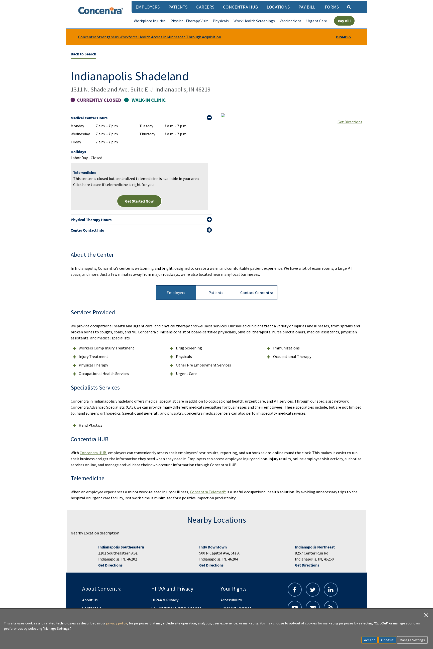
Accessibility (231, 599)
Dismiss (343, 36)
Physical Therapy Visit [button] (189, 20)
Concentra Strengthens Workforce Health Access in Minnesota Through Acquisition (149, 36)
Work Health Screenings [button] (254, 20)
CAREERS (205, 7)
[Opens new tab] (331, 608)
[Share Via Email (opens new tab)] (313, 608)
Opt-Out (387, 640)
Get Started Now (139, 201)
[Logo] (100, 10)
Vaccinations (290, 20)
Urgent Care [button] (316, 20)
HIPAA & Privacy (164, 599)
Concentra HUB (240, 7)
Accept (369, 640)
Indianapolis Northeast (315, 546)
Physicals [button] (221, 20)
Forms (332, 7)
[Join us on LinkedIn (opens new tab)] (331, 590)
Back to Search (83, 53)
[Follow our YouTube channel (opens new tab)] (295, 608)
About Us (90, 599)
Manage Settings (412, 640)
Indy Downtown (213, 546)
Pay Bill (306, 7)
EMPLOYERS (148, 7)
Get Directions (350, 121)
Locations (278, 7)
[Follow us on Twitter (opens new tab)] (313, 590)
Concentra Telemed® (208, 491)
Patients (177, 7)
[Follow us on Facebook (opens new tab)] (295, 590)
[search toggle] (349, 7)
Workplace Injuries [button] (150, 20)
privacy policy (116, 623)
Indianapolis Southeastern (121, 546)
